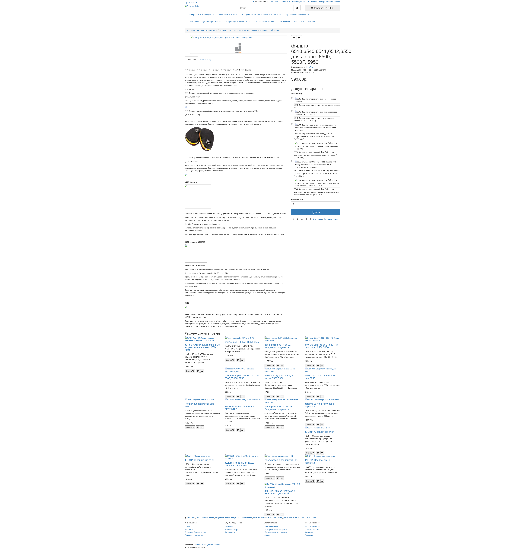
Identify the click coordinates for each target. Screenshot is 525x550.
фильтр (256, 517)
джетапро (287, 517)
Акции (267, 534)
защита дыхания (268, 517)
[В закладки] (294, 37)
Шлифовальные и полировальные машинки (261, 14)
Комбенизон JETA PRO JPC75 (242, 342)
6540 (308, 517)
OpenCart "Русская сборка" (208, 544)
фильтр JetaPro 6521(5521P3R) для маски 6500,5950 (322, 346)
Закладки (309, 532)
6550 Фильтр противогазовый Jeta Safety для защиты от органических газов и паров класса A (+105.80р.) (315, 155)
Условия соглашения (194, 534)
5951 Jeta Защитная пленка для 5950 (320, 377)
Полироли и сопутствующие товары (205, 21)
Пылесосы (285, 21)
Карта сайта (230, 532)
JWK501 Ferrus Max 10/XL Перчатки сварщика (239, 464)
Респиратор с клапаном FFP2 (281, 460)
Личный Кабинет (312, 526)
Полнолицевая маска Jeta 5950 (199, 405)
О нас (187, 526)
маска (279, 517)
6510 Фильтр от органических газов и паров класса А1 (317, 106)
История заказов (312, 529)
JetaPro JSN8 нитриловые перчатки (319, 405)
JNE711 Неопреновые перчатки (317, 461)
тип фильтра (297, 93)
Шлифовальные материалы (201, 14)
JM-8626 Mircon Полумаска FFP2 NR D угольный (280, 492)
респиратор (247, 517)
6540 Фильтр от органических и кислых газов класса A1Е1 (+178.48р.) (314, 119)
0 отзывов (317, 218)
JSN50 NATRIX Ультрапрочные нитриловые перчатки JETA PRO (202, 347)
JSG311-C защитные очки (319, 431)
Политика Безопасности (195, 532)
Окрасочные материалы (265, 21)
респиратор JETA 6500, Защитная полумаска (278, 346)
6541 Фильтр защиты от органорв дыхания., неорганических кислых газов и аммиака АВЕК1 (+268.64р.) (315, 136)
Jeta (198, 517)
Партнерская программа (276, 532)
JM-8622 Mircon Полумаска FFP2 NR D (240, 407)
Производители (271, 526)
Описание (191, 59)
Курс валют (299, 21)
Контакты (312, 21)
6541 (314, 517)
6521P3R (191, 517)
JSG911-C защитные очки (199, 460)
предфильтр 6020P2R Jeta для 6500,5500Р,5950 (242, 377)
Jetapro (204, 517)
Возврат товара (231, 529)
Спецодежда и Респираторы (237, 21)
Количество (297, 199)
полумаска (235, 517)
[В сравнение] (299, 37)
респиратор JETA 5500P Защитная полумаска (278, 407)
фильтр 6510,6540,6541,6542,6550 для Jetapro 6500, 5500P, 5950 (249, 30)
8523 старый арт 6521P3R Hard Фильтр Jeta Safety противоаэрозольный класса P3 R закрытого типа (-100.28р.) (316, 173)
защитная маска (222, 517)
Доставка (189, 529)
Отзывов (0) (205, 59)
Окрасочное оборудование (297, 14)
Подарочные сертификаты (276, 529)
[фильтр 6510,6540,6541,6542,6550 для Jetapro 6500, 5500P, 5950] (238, 37)
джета (211, 517)
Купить (316, 212)
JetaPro (309, 67)
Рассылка (309, 534)
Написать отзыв (330, 218)
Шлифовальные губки (227, 14)
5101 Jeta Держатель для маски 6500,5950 (279, 377)
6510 (303, 517)
